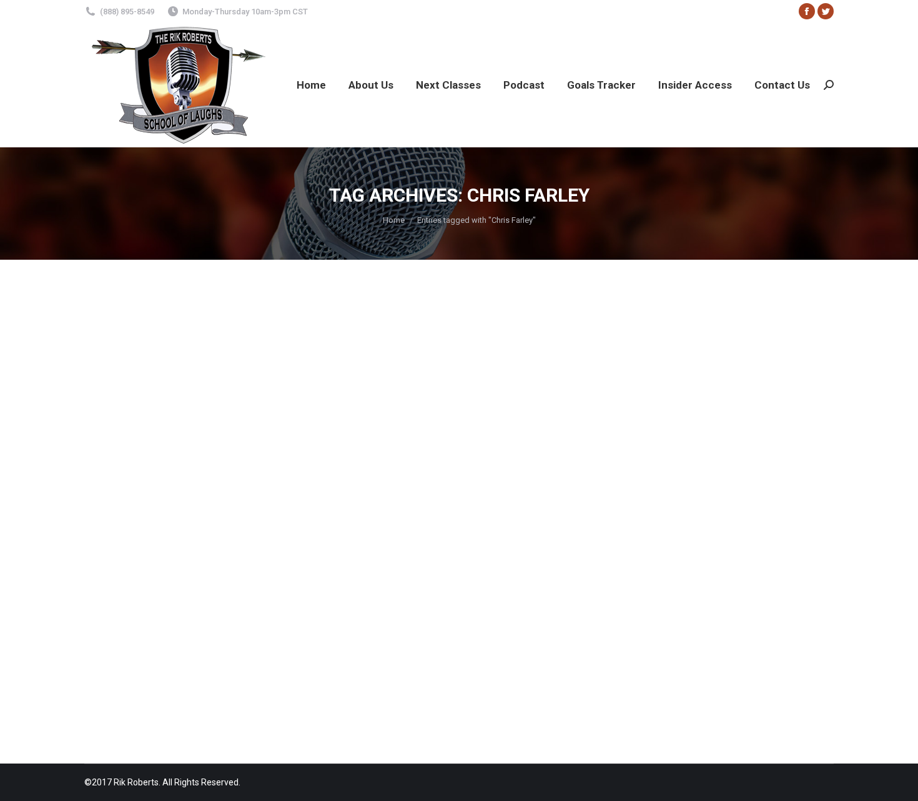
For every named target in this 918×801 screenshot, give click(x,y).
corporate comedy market (582, 590)
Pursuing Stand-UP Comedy (657, 604)
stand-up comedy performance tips (297, 619)
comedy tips (504, 590)
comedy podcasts (441, 590)
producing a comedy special (544, 604)
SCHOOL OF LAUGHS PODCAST (161, 619)
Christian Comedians (361, 590)
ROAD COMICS (745, 604)
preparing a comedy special (432, 604)
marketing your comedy (327, 604)
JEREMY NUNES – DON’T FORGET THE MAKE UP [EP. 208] (262, 567)
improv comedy (185, 604)
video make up (488, 619)
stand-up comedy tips (413, 619)
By (112, 633)
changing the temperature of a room (244, 590)
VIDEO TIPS (543, 619)
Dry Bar (725, 590)
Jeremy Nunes (248, 604)
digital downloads (672, 590)
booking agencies (134, 590)
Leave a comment (246, 633)
